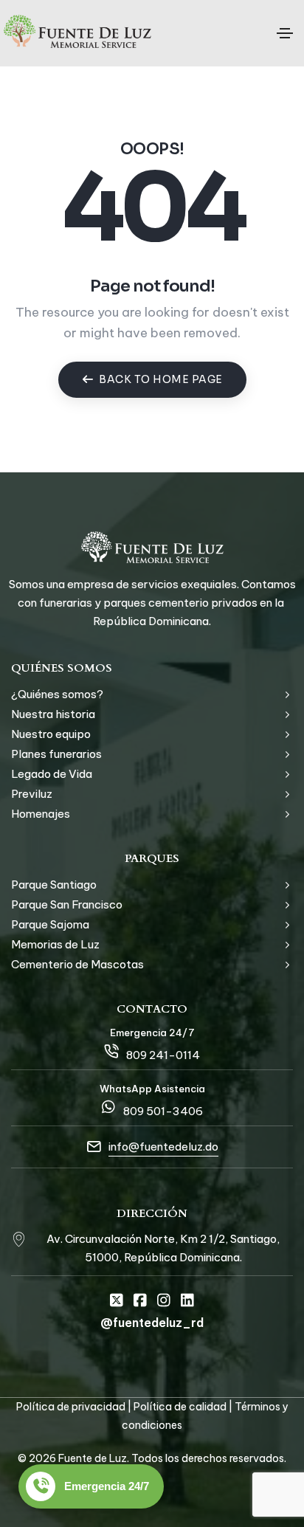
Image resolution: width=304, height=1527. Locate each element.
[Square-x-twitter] (116, 1300)
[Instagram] (163, 1300)
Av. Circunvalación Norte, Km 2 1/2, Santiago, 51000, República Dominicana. (163, 1248)
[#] (18, 1238)
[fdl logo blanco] (152, 547)
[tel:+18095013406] (108, 1107)
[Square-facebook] (140, 1300)
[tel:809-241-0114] (111, 1051)
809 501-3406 (163, 1111)
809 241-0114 (163, 1055)
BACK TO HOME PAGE (161, 379)
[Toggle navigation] (285, 33)
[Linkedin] (187, 1300)
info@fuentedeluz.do (163, 1147)
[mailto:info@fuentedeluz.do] (93, 1147)
